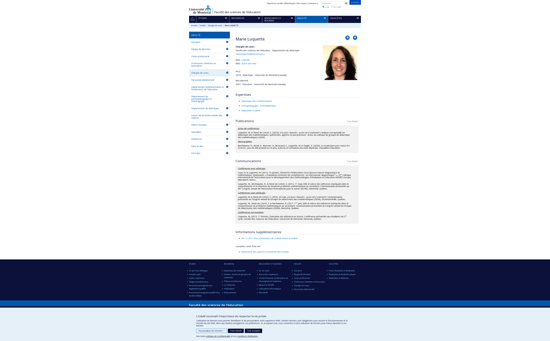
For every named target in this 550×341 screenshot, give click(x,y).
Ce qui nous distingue (198, 270)
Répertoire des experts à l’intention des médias (265, 251)
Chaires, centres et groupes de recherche (237, 276)
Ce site (326, 7)
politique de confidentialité (218, 336)
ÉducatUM (263, 292)
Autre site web (249, 63)
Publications (229, 288)
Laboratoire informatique (270, 288)
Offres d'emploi (199, 124)
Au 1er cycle (264, 270)
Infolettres (196, 139)
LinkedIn (246, 59)
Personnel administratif (202, 79)
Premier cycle (195, 274)
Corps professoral (200, 56)
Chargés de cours (215, 25)
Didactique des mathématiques (256, 101)
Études (192, 264)
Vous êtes (333, 264)
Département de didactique (205, 108)
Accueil (194, 25)
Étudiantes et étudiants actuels (342, 274)
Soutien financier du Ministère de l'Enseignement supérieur (273, 279)
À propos (195, 42)
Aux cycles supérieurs (268, 274)
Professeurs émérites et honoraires (203, 64)
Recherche (229, 264)
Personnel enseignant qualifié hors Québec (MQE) (204, 294)
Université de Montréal (200, 9)
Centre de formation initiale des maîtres (206, 116)
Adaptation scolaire (250, 110)
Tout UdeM (337, 7)
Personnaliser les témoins (211, 330)
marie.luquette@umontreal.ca (250, 53)
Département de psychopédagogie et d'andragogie (201, 99)
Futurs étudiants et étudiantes (342, 270)
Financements (230, 292)
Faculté (202, 25)
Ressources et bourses (270, 264)
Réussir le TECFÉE (266, 285)
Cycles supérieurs (197, 278)
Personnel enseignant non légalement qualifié (200, 287)
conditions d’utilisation (247, 336)
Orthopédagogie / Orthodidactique (258, 105)
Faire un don (197, 146)
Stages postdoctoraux (198, 281)
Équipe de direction (200, 49)
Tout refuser (236, 330)
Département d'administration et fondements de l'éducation (207, 88)
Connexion (312, 3)
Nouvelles (196, 131)
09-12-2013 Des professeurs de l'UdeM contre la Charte (269, 238)
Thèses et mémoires (233, 281)
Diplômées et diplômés (339, 278)
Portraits (195, 153)
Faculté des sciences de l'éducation (237, 12)
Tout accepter (253, 330)
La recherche (229, 285)
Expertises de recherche (234, 270)
